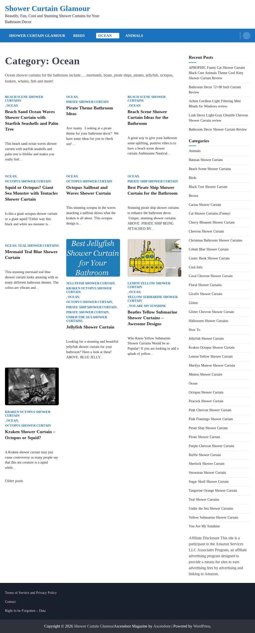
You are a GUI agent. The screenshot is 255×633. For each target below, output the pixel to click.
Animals (134, 36)
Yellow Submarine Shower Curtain (153, 299)
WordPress (201, 626)
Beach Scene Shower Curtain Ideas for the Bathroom (148, 117)
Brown (193, 196)
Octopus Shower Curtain (28, 181)
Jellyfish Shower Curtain (90, 283)
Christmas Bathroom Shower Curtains (215, 240)
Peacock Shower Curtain (206, 401)
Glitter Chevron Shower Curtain (211, 312)
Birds (79, 36)
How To (194, 330)
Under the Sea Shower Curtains (86, 319)
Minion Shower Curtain (205, 374)
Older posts (14, 481)
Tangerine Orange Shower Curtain (213, 490)
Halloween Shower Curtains (208, 321)
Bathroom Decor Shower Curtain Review (218, 129)
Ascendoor (162, 626)
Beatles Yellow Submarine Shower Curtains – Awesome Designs (152, 318)
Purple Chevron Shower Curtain (211, 446)
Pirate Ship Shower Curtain (153, 181)
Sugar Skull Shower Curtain (209, 481)
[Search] (246, 35)
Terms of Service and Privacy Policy (31, 593)
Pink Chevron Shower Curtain (210, 410)
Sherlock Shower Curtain (206, 464)
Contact (10, 602)
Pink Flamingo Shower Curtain (211, 419)
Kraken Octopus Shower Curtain (89, 290)
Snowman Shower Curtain (207, 473)
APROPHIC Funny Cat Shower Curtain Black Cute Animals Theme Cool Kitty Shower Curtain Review (217, 73)
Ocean (105, 36)
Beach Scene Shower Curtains (24, 98)
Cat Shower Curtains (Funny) (209, 213)
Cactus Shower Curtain (205, 205)
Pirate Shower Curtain (87, 102)
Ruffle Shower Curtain (205, 455)
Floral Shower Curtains (205, 285)
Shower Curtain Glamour (47, 8)
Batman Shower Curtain (206, 160)
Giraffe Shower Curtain (205, 294)
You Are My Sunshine (147, 306)
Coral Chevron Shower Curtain (211, 276)
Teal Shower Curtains (38, 245)
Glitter (193, 303)
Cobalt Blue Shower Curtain (209, 249)
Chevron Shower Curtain (206, 231)
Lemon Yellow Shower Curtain (149, 285)
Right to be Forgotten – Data (25, 611)
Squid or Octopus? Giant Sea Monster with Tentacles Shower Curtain (31, 193)
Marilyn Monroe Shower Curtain (212, 365)
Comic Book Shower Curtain (209, 258)
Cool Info (195, 267)
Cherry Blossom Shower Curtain (212, 222)
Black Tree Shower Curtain (208, 187)
